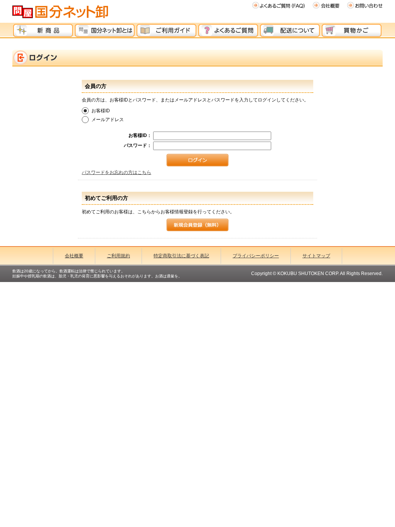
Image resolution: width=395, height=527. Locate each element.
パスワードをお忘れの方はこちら (116, 172)
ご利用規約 (118, 255)
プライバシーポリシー (256, 255)
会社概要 (74, 255)
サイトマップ (316, 255)
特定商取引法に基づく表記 (181, 255)
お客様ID (100, 110)
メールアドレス (107, 119)
